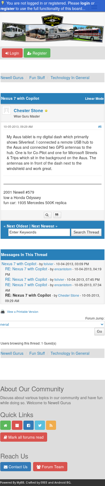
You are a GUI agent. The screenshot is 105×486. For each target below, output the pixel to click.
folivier (48, 263)
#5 (100, 127)
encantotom (63, 269)
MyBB (20, 482)
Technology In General (70, 77)
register (8, 8)
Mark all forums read (25, 437)
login (85, 3)
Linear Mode (94, 98)
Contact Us (17, 466)
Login (14, 53)
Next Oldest (17, 226)
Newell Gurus (12, 77)
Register (39, 53)
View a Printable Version (22, 311)
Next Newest (43, 226)
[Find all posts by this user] (47, 215)
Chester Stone (28, 110)
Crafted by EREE (36, 482)
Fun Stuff (37, 77)
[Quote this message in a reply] (57, 215)
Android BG (62, 482)
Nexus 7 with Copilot (19, 263)
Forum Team (52, 466)
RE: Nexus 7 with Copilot (26, 268)
